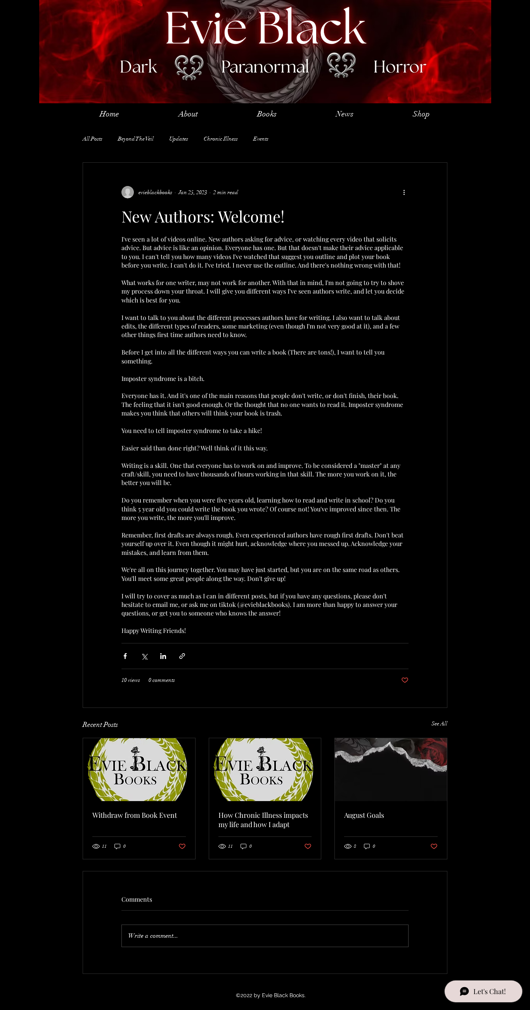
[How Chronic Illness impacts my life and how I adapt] (265, 769)
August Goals (364, 815)
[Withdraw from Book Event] (139, 769)
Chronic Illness (221, 139)
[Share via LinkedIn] (163, 656)
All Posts (92, 139)
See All (439, 723)
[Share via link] (182, 656)
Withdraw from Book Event (134, 815)
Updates (178, 139)
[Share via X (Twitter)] (144, 656)
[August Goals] (391, 769)
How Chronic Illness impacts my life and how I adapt (263, 819)
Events (260, 139)
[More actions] (404, 192)
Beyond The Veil (136, 139)
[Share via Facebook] (125, 656)
